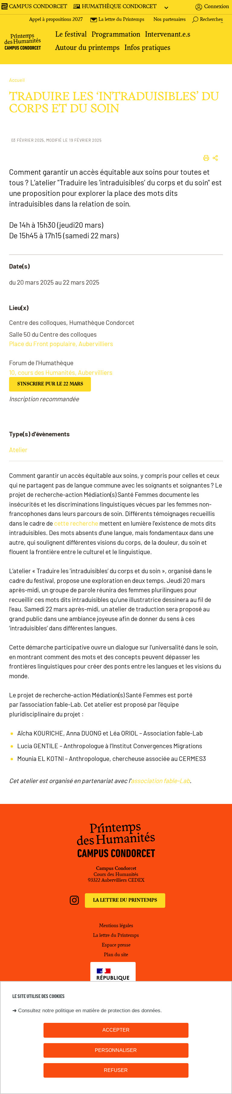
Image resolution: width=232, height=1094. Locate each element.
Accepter (116, 1030)
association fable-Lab (160, 780)
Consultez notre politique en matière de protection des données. (90, 1010)
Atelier (18, 449)
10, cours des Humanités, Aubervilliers (60, 372)
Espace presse (116, 945)
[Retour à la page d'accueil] (23, 42)
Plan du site (116, 955)
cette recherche (76, 523)
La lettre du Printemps (125, 900)
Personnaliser (116, 1050)
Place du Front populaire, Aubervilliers (61, 343)
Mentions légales (116, 926)
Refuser (116, 1070)
